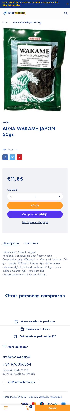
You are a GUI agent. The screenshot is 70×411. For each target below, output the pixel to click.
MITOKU (6, 122)
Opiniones (31, 243)
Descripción (10, 243)
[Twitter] (12, 157)
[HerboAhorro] (14, 13)
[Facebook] (5, 157)
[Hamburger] (6, 408)
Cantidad (12, 190)
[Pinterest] (19, 157)
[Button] (66, 13)
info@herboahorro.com (21, 382)
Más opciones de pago (35, 222)
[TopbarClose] (67, 3)
